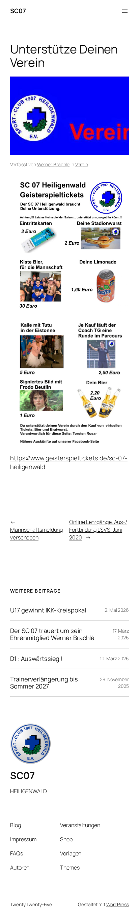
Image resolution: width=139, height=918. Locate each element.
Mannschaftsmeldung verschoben (36, 533)
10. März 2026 (114, 658)
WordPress (117, 904)
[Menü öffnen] (125, 11)
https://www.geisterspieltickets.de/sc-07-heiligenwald (69, 462)
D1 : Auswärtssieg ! (36, 658)
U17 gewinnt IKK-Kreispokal (48, 610)
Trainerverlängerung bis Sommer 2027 (44, 683)
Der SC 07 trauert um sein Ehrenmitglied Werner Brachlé (52, 634)
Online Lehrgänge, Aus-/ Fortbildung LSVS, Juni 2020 (98, 529)
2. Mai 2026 (117, 610)
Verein (81, 164)
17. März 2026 (121, 634)
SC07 (18, 10)
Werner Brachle (53, 164)
